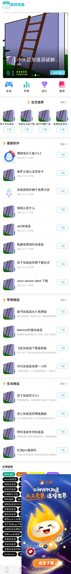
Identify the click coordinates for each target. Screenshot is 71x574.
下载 (9, 129)
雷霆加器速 (10, 539)
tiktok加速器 (10, 479)
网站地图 (9, 474)
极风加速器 (10, 514)
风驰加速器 (10, 484)
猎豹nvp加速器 (12, 534)
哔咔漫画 (9, 499)
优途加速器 (10, 544)
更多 (62, 102)
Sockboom (9, 554)
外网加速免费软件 (13, 529)
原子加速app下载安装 (15, 524)
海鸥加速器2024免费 (15, 504)
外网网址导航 (11, 494)
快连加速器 (10, 489)
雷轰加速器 (10, 509)
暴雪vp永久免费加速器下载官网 (20, 519)
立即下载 (57, 73)
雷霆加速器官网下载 (14, 549)
